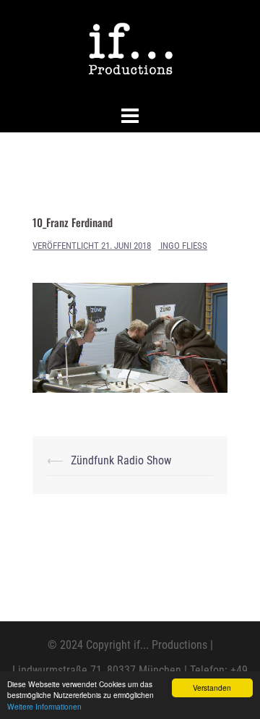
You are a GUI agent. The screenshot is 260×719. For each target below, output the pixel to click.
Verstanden (212, 687)
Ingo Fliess (183, 245)
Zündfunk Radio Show (121, 460)
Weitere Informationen (44, 706)
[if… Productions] (130, 49)
